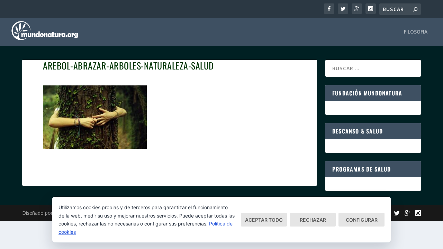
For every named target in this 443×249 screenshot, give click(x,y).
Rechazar (313, 220)
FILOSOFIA (415, 32)
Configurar (362, 220)
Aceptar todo (264, 220)
